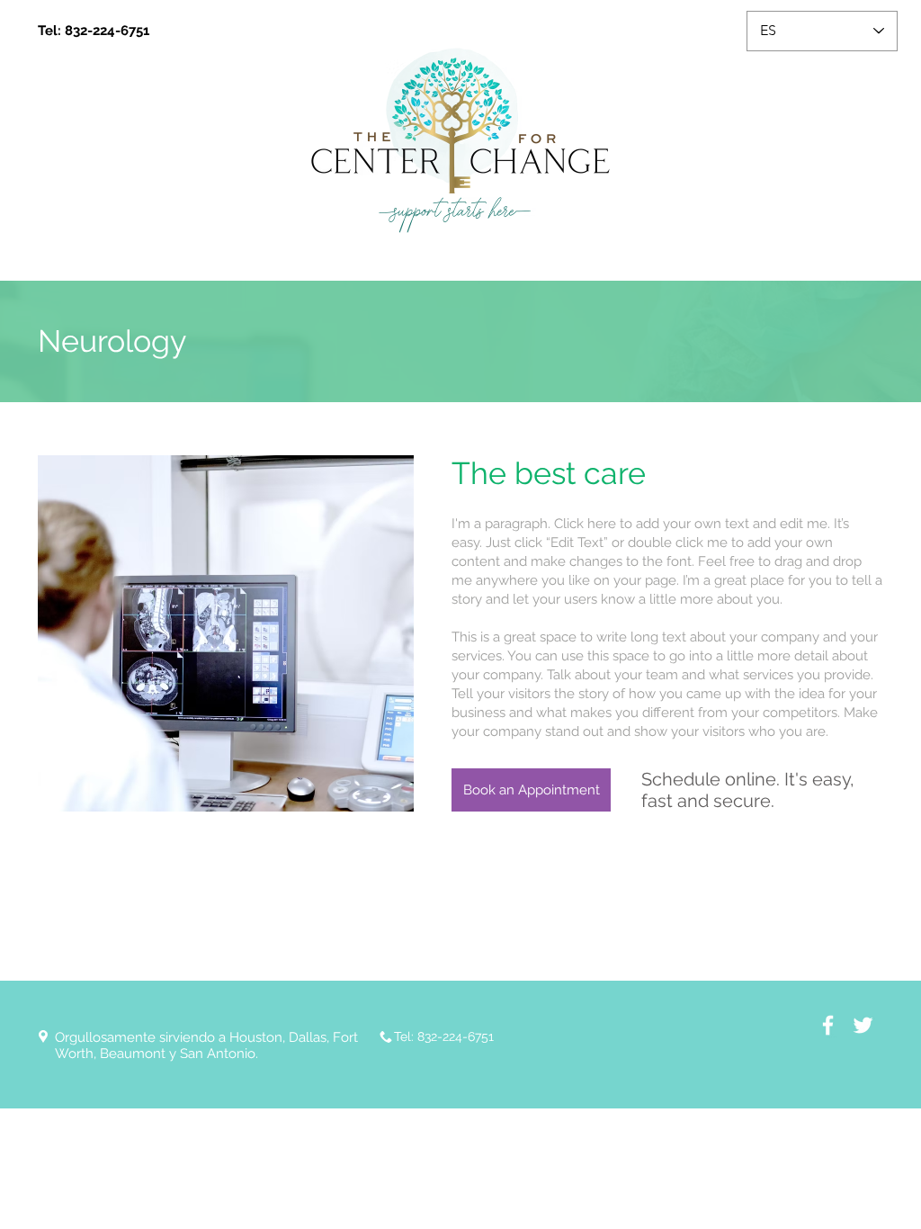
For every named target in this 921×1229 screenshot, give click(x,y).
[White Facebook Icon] (828, 1025)
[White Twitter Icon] (863, 1025)
